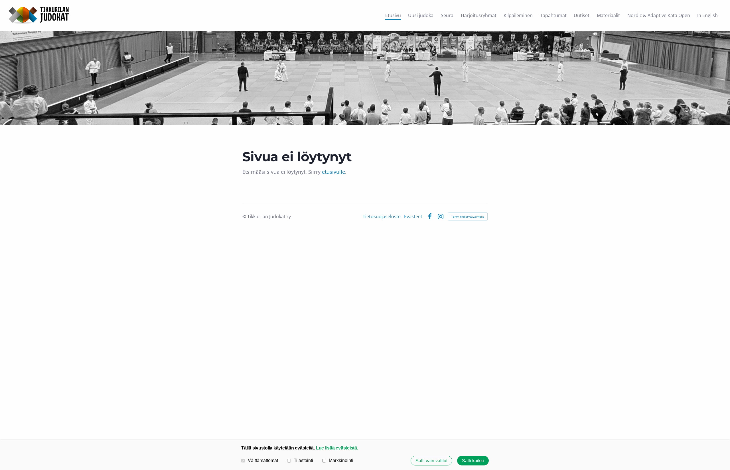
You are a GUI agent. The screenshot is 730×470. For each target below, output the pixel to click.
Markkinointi (341, 460)
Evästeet (413, 216)
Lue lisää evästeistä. (337, 447)
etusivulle (333, 171)
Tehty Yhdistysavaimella (467, 216)
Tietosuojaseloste (382, 216)
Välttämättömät (263, 460)
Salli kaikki (473, 460)
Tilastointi (303, 460)
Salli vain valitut (431, 460)
